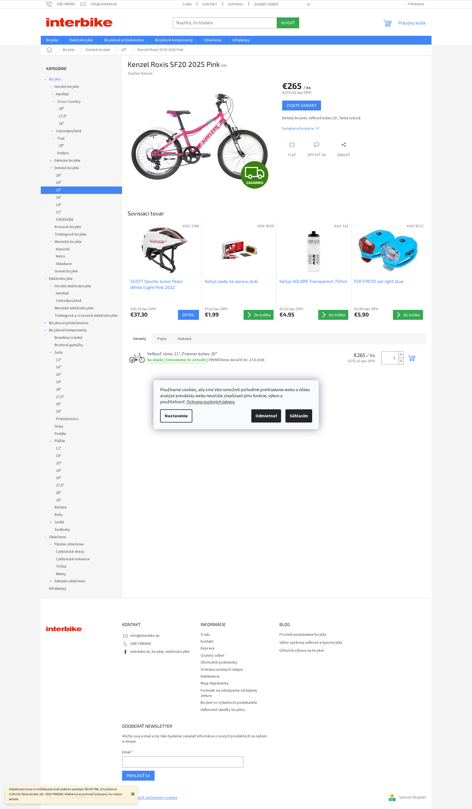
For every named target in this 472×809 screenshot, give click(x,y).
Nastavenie (176, 416)
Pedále (60, 434)
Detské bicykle (67, 168)
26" (61, 123)
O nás (187, 4)
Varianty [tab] (139, 339)
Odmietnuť (266, 416)
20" (58, 190)
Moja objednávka (214, 683)
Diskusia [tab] (184, 339)
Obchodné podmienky (219, 662)
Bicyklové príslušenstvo (68, 323)
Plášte (60, 441)
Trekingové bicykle (70, 234)
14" (58, 205)
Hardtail (62, 94)
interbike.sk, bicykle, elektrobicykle (160, 651)
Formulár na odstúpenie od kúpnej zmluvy (229, 693)
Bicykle (55, 79)
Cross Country (69, 101)
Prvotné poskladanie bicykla (302, 634)
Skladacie (64, 264)
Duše (59, 352)
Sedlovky (62, 529)
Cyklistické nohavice (73, 559)
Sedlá (59, 522)
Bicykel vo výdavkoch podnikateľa (229, 702)
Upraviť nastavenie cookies (154, 797)
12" (58, 212)
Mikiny (61, 574)
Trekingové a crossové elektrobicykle (86, 315)
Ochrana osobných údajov (222, 669)
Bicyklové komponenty (68, 330)
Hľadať (288, 22)
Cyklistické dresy (70, 551)
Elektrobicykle (61, 279)
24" (58, 182)
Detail (188, 314)
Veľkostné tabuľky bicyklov (223, 710)
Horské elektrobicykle (73, 286)
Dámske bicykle (67, 160)
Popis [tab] (162, 339)
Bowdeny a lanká (68, 337)
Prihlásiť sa (138, 775)
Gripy (59, 426)
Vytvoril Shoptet (412, 797)
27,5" (63, 116)
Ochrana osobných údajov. (211, 402)
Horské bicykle (67, 87)
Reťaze (61, 507)
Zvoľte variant (302, 105)
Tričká (61, 566)
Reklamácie (210, 676)
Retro (60, 256)
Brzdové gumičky (69, 345)
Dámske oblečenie (70, 581)
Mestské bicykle (68, 242)
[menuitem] (52, 40)
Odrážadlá (64, 219)
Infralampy (57, 588)
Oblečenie (57, 537)
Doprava (235, 4)
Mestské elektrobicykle (74, 308)
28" (58, 404)
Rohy (59, 515)
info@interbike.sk (145, 635)
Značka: (140, 73)
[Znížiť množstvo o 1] (401, 361)
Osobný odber (266, 4)
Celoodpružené (69, 131)
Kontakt (210, 4)
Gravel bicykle (66, 271)
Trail (60, 138)
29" (61, 109)
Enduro (63, 153)
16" (58, 197)
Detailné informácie (298, 128)
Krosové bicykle (68, 227)
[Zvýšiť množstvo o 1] (401, 354)
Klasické (63, 249)
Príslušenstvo (67, 419)
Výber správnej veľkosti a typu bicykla (310, 642)
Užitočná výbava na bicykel (301, 650)
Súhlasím (299, 416)
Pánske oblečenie (69, 544)
